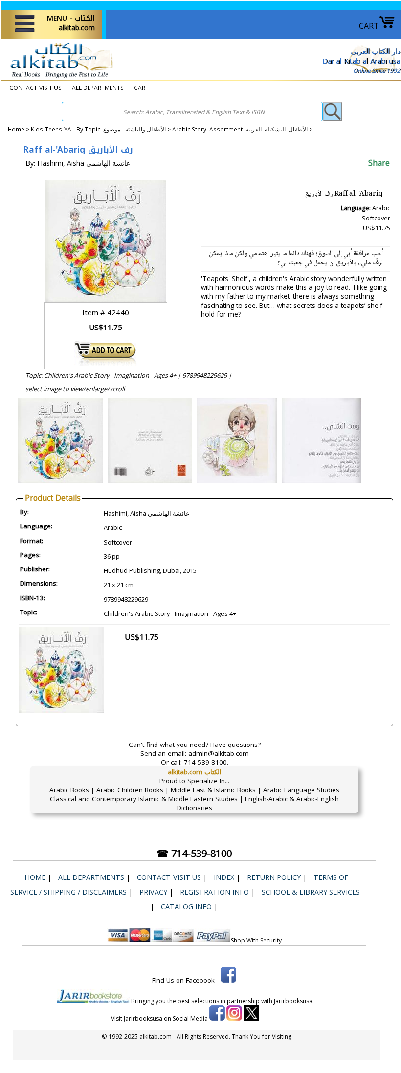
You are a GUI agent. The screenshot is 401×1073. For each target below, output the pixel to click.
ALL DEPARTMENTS (98, 87)
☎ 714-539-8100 (194, 853)
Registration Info (214, 892)
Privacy (153, 892)
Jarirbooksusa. (294, 1001)
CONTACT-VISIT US (35, 87)
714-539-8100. (206, 762)
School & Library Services (311, 892)
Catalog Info (186, 906)
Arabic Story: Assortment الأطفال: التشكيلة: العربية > (242, 129)
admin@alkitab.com (218, 753)
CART (369, 26)
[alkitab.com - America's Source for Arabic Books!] (58, 77)
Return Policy (274, 877)
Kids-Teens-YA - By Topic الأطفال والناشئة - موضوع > (101, 129)
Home (16, 129)
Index (224, 877)
